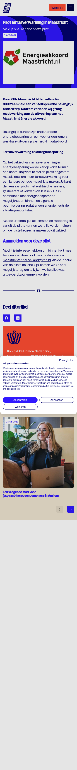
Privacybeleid (66, 360)
